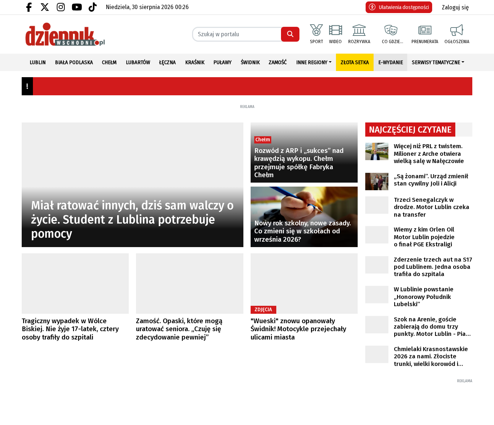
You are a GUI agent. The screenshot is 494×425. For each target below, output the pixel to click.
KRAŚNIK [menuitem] (194, 62)
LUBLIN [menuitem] (38, 62)
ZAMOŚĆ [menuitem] (278, 62)
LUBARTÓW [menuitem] (138, 62)
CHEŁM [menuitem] (109, 62)
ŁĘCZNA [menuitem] (167, 62)
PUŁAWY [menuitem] (222, 62)
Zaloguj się (455, 7)
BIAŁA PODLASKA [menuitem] (74, 62)
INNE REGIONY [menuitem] (311, 62)
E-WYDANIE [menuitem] (390, 62)
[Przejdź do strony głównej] (75, 34)
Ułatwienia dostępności (404, 7)
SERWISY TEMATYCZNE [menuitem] (436, 62)
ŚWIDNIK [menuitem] (250, 62)
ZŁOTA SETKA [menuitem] (355, 62)
